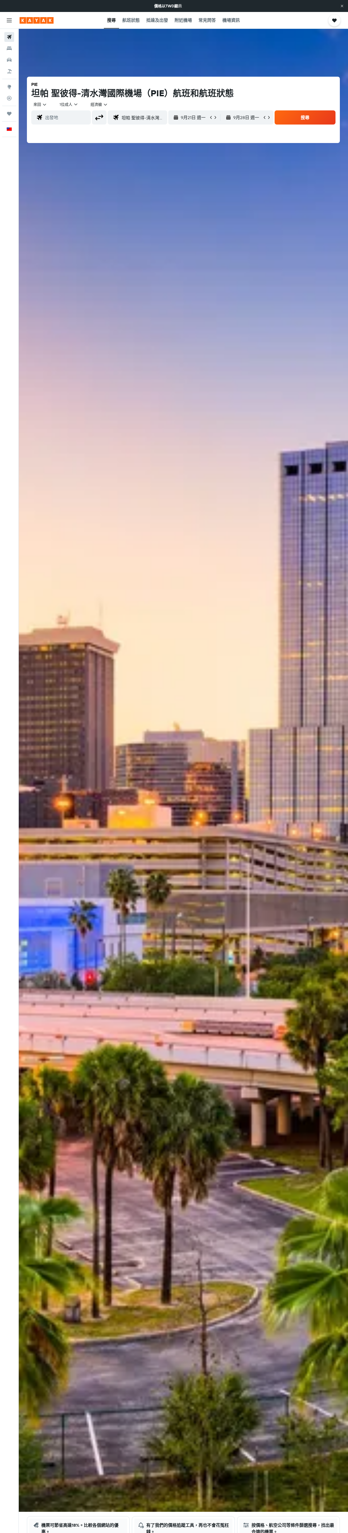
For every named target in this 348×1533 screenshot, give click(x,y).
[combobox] (40, 104)
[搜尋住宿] (9, 48)
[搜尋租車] (9, 59)
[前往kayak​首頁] (37, 20)
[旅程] (9, 113)
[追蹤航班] (9, 98)
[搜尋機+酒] (9, 71)
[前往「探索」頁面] (9, 86)
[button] (342, 6)
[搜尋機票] (9, 37)
